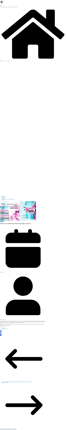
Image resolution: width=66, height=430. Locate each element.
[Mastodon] (23, 332)
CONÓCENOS (4, 196)
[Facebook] (23, 331)
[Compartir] (23, 335)
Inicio (2, 195)
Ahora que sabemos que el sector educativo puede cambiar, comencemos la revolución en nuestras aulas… (17, 381)
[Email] (23, 333)
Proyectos (3, 197)
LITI (1, 5)
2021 (0, 221)
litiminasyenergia (2, 319)
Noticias (2, 221)
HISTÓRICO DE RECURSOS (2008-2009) (8, 199)
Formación (3, 198)
